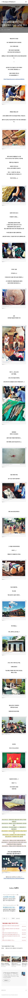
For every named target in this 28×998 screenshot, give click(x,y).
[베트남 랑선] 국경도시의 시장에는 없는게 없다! (10, 925)
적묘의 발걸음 (5, 923)
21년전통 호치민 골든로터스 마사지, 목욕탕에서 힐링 (9, 897)
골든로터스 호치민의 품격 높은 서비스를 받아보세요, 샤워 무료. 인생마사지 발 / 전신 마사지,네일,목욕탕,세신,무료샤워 (9, 899)
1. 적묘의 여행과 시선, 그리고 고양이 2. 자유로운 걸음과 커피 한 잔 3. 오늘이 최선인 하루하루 (11, 976)
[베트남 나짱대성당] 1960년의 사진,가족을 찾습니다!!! (10, 929)
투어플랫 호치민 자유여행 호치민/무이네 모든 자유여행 (9, 907)
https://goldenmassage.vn (9, 894)
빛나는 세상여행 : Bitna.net (7, 995)
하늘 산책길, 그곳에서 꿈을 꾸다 (8, 992)
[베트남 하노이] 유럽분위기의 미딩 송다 (9, 932)
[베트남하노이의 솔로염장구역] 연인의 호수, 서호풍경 (11, 936)
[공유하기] (6, 918)
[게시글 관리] (8, 918)
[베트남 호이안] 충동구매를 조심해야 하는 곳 (10, 934)
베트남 (9, 923)
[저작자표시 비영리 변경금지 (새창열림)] (18, 918)
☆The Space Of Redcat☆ (8, 2)
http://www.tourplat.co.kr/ (9, 905)
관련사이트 (3, 990)
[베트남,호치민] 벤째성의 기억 (7, 940)
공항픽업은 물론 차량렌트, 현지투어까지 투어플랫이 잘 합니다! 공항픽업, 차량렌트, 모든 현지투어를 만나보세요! (9, 910)
